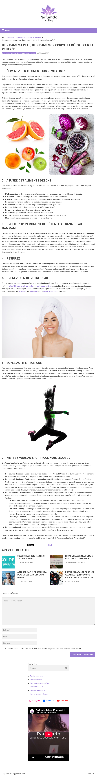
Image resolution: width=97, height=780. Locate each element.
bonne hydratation (50, 291)
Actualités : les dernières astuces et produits (24, 38)
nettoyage (22, 291)
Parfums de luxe (36, 687)
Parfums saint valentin (39, 694)
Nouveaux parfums (37, 690)
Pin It (50, 545)
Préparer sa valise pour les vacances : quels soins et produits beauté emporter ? (80, 575)
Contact (91, 774)
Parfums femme (36, 676)
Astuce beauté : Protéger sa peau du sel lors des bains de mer (32, 575)
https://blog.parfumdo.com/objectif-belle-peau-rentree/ (30, 286)
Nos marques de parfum (39, 683)
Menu (7, 30)
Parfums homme (36, 680)
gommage (34, 291)
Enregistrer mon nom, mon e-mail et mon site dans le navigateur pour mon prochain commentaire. (43, 648)
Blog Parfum (7, 774)
